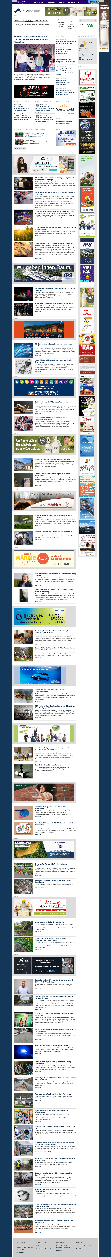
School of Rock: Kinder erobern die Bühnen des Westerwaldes (51, 1111)
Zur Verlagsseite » (21, 1252)
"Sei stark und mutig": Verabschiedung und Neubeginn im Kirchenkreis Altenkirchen (38, 142)
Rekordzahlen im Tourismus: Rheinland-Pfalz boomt (53, 1094)
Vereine (36, 20)
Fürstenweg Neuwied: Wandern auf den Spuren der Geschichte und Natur (23, 117)
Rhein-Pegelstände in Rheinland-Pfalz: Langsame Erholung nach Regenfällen (55, 1079)
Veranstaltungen (26, 24)
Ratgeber (34, 24)
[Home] (15, 15)
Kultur (42, 20)
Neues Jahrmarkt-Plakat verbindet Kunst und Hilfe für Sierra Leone (53, 361)
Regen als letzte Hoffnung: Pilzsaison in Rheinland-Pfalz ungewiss (54, 516)
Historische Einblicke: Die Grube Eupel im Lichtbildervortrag (49, 691)
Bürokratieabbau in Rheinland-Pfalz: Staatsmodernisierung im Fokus (55, 575)
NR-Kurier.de (61, 24)
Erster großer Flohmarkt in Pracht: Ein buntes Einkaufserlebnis (64, 51)
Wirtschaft (29, 20)
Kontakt (70, 28)
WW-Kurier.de (61, 22)
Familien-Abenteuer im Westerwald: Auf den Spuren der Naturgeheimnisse (54, 997)
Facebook (62, 20)
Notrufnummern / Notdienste (64, 121)
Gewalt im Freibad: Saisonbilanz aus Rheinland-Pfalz (53, 532)
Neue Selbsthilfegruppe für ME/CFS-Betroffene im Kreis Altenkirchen (54, 824)
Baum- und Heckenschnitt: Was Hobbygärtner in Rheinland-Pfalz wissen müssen (51, 939)
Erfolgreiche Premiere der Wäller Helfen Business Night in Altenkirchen (55, 1014)
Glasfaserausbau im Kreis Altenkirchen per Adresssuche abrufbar (66, 61)
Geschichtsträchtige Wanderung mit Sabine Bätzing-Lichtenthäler (53, 1063)
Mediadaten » (59, 1250)
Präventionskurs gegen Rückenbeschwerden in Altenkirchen (51, 808)
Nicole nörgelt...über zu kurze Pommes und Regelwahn (54, 243)
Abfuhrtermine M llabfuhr (63, 123)
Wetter (47, 24)
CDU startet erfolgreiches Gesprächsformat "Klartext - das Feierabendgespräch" (55, 707)
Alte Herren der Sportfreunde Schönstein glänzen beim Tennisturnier (54, 1222)
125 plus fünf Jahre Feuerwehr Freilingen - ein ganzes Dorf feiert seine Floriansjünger (55, 179)
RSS (37, 1246)
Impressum (71, 26)
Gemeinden (41, 24)
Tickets (81, 24)
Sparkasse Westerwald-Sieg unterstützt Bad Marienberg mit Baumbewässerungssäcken (54, 1143)
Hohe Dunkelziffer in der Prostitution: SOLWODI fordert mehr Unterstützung (54, 591)
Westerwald (19, 29)
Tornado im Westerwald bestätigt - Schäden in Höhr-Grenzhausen (53, 881)
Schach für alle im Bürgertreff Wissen (48, 765)
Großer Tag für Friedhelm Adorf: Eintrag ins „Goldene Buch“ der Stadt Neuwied (53, 632)
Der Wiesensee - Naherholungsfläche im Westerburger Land (21, 108)
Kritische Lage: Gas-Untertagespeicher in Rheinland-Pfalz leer (55, 1127)
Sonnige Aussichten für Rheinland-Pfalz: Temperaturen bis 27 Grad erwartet (55, 228)
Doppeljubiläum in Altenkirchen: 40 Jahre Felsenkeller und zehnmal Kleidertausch (55, 649)
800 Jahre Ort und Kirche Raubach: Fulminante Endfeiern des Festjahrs (44, 119)
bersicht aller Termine (20, 148)
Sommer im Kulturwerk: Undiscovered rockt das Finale (54, 303)
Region (16, 20)
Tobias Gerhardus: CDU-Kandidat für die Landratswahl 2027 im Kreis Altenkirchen (54, 981)
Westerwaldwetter (86, 58)
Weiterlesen (32, 79)
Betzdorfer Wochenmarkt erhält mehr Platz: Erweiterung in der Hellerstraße (65, 92)
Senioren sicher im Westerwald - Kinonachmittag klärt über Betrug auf (53, 1174)
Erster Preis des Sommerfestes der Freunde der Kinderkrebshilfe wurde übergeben (31, 39)
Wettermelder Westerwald (88, 59)
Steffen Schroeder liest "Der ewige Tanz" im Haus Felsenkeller (52, 403)
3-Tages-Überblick (87, 55)
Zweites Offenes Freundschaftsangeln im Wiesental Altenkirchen (52, 475)
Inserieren (70, 20)
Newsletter (60, 26)
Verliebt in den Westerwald (43, 1249)
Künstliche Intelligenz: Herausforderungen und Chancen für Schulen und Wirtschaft (54, 749)
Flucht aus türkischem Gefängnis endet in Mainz (51, 1045)
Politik (22, 20)
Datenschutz (71, 24)
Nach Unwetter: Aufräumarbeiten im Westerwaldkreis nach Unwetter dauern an (55, 1205)
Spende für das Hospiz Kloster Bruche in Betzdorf (52, 459)
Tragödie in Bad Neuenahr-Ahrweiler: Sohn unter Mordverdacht (52, 1190)
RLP (46, 20)
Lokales (16, 24)
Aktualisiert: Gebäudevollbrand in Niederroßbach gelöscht (55, 1159)
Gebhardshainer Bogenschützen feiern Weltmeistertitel (63, 82)
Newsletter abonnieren (62, 125)
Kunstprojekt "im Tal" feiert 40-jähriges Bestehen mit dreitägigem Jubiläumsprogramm (37, 135)
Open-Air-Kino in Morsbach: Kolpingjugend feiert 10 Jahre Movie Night (55, 289)
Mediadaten (71, 22)
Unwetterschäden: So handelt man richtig (49, 922)
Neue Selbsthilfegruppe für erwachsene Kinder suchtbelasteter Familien (51, 418)
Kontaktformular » (81, 1249)
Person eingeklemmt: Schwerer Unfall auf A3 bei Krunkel (54, 211)
